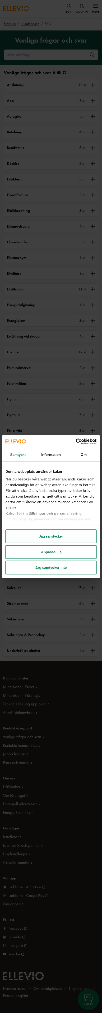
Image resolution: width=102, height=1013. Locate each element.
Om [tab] (84, 455)
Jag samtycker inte (51, 567)
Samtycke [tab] (18, 455)
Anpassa (48, 552)
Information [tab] (51, 455)
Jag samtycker (51, 536)
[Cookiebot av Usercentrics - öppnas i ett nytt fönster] (76, 441)
